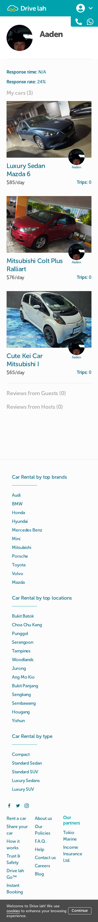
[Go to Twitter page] (18, 805)
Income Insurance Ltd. (72, 854)
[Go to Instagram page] (26, 805)
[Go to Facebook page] (9, 805)
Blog (39, 874)
